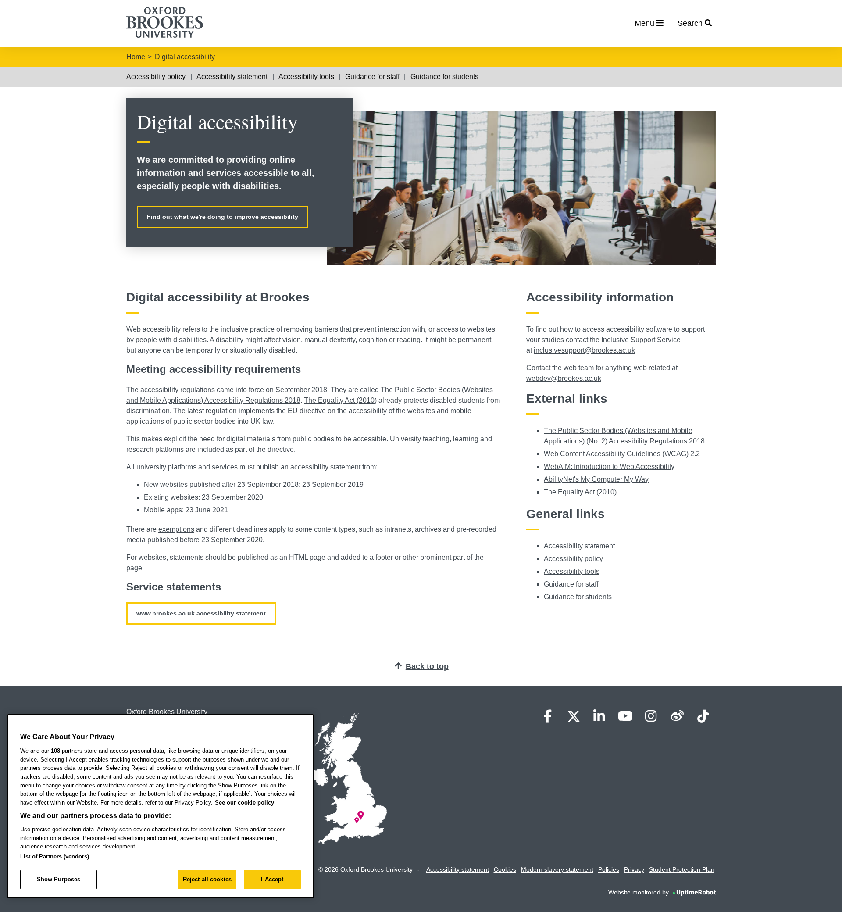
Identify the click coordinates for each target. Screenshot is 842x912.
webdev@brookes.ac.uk (563, 378)
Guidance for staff (372, 76)
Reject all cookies (207, 879)
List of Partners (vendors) (54, 856)
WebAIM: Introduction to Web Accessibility (609, 466)
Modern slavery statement (557, 869)
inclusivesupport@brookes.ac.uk (584, 350)
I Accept (272, 879)
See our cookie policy (244, 802)
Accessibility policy (156, 76)
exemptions (176, 529)
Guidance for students (444, 76)
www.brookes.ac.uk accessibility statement (201, 613)
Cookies (505, 869)
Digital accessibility (185, 57)
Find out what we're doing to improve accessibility (222, 216)
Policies (608, 869)
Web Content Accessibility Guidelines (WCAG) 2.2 (622, 454)
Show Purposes (59, 879)
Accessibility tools (306, 76)
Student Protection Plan (681, 869)
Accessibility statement (232, 76)
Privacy (634, 869)
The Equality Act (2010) (340, 400)
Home (135, 57)
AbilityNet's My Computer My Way (596, 479)
